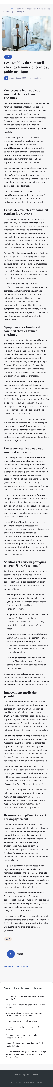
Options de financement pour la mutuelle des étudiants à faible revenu (25, 1044)
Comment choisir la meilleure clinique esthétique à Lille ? (22, 1036)
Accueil (5, 9)
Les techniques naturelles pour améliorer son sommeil (25, 1006)
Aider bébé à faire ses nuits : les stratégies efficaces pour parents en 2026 (24, 1014)
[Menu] (48, 2)
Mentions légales (22, 1075)
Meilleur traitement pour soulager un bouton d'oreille (25, 1028)
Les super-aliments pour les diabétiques (23, 1021)
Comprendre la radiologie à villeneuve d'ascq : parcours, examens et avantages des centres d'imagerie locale (26, 1054)
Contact (35, 1075)
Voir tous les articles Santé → (17, 966)
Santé (12, 9)
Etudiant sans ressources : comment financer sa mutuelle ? (26, 997)
